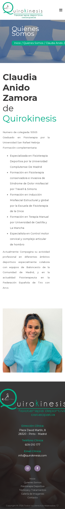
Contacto (32, 497)
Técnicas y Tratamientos (32, 490)
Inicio (17, 43)
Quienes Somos (33, 43)
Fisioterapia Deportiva (32, 486)
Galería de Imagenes (32, 493)
